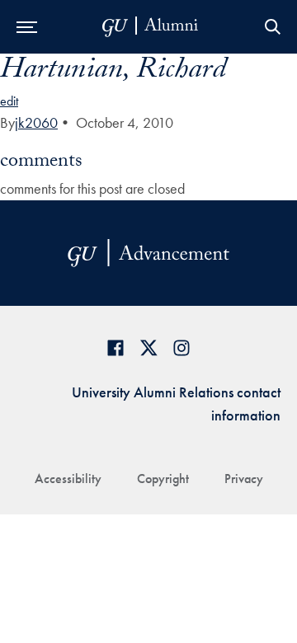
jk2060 (36, 122)
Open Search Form (272, 27)
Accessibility (68, 478)
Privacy (243, 478)
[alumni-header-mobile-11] (150, 26)
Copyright (163, 478)
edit (9, 101)
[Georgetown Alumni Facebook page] (115, 347)
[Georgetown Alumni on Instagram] (181, 347)
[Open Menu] (27, 27)
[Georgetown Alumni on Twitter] (148, 347)
